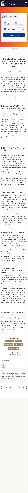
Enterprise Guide (13, 48)
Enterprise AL (9, 341)
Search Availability (14, 35)
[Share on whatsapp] (19, 354)
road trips (18, 341)
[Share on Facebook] (8, 354)
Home (4, 48)
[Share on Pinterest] (10, 354)
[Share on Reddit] (13, 354)
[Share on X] (15, 354)
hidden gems (8, 344)
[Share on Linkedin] (17, 354)
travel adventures (14, 348)
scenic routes (18, 344)
